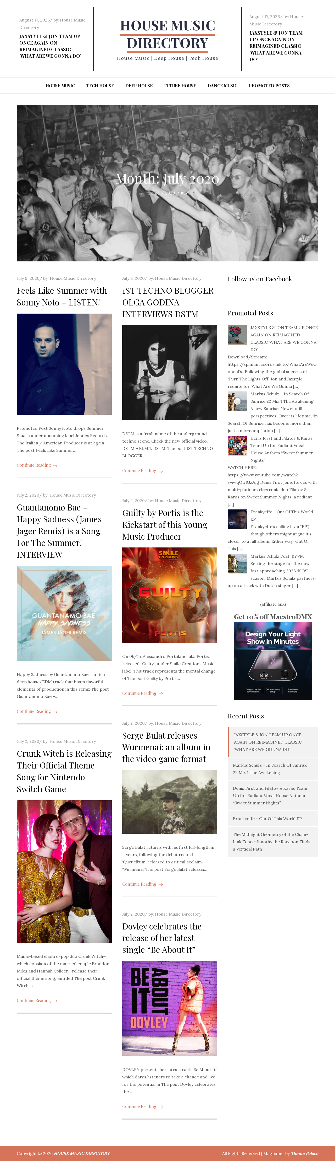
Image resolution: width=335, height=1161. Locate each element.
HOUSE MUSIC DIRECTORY (167, 34)
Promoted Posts (269, 85)
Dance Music (222, 85)
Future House (180, 85)
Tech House (100, 85)
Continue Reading (34, 465)
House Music (60, 85)
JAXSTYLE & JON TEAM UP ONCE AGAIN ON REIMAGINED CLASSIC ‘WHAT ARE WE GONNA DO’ (50, 46)
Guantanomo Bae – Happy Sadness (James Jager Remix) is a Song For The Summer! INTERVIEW (59, 530)
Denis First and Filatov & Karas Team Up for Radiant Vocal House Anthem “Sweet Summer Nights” (270, 795)
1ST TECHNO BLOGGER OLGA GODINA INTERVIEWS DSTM (168, 301)
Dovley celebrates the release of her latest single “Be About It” (162, 937)
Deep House (139, 85)
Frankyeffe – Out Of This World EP (267, 818)
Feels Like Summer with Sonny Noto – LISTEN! (62, 296)
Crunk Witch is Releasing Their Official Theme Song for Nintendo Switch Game (64, 771)
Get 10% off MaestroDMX (273, 616)
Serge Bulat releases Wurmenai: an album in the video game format (166, 746)
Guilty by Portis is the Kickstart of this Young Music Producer (164, 524)
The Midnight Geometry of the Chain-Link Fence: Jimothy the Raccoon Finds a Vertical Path (271, 842)
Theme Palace (304, 1153)
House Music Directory (73, 278)
